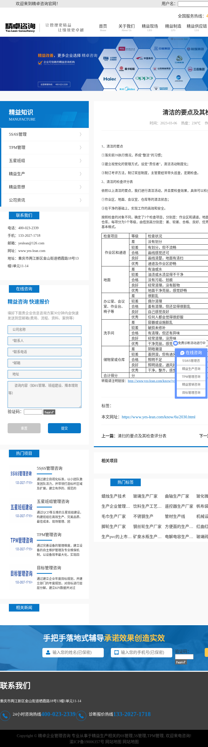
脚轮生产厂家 (113, 526)
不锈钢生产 (143, 516)
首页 (103, 28)
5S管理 (140, 736)
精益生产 (46, 174)
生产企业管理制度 (117, 506)
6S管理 (126, 736)
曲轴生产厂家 (177, 496)
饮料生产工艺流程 (149, 506)
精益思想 (46, 187)
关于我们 (126, 28)
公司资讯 (46, 200)
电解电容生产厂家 (181, 537)
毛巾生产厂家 (113, 516)
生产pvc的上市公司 (118, 537)
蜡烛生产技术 (113, 496)
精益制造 (173, 28)
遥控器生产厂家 (179, 506)
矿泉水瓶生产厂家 (149, 537)
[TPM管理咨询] (21, 544)
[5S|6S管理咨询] (21, 477)
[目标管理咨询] (21, 577)
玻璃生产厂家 (145, 496)
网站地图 (113, 742)
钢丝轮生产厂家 (147, 526)
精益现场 (150, 28)
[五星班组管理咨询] (21, 510)
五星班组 (46, 161)
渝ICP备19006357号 (87, 742)
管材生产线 (175, 516)
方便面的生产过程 (181, 526)
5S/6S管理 (46, 134)
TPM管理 (46, 147)
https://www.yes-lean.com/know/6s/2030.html (158, 417)
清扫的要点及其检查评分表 (142, 436)
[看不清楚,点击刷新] (49, 412)
